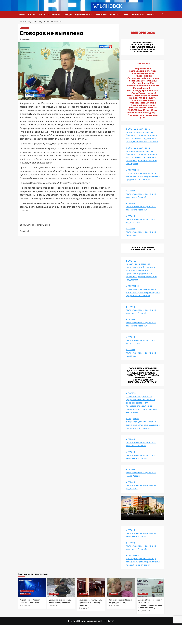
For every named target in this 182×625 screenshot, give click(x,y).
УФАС (26, 231)
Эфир (126, 14)
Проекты (114, 14)
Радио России (25, 594)
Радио (54, 14)
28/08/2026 (24, 605)
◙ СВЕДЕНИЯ (132, 418)
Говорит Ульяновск (26, 591)
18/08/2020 (26, 39)
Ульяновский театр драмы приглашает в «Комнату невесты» (90, 602)
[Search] (162, 14)
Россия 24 (43, 14)
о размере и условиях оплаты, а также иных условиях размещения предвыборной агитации (143, 424)
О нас (149, 14)
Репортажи (101, 14)
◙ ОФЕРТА (131, 393)
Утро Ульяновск (82, 14)
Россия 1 (32, 14)
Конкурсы (136, 14)
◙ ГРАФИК (130, 190)
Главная (21, 14)
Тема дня (67, 14)
